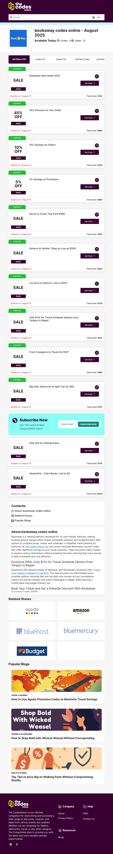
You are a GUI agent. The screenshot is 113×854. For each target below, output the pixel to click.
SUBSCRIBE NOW (88, 424)
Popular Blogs (22, 520)
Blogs (61, 837)
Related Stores (23, 515)
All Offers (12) (19, 59)
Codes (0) (40, 59)
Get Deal (88, 83)
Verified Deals (103, 59)
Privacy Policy (65, 818)
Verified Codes (82, 59)
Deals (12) (61, 59)
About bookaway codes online (32, 510)
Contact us (88, 818)
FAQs (85, 813)
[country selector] (98, 17)
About (61, 813)
